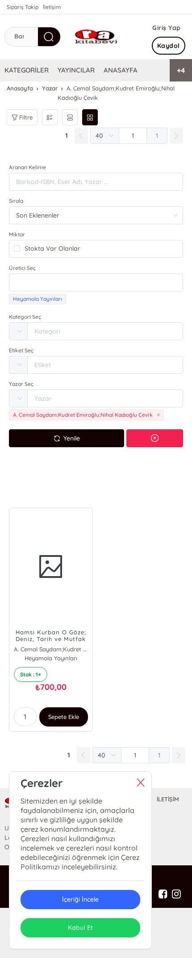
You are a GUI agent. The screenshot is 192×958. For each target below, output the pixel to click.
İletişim (52, 7)
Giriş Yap (166, 28)
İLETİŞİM (168, 799)
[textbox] (96, 282)
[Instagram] (176, 894)
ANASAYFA (121, 70)
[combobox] (96, 282)
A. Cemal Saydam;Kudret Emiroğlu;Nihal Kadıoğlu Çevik (51, 649)
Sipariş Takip (22, 7)
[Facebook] (163, 894)
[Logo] (96, 37)
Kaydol (168, 46)
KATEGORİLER (26, 70)
